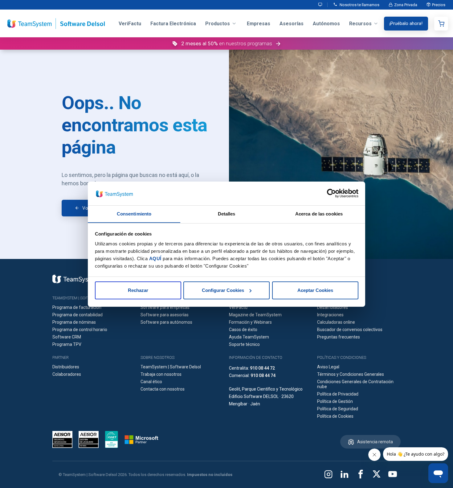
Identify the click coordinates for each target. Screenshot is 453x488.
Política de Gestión (335, 401)
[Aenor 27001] (64, 439)
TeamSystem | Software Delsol (171, 366)
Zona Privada (405, 4)
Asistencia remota (375, 441)
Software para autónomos (166, 322)
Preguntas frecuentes (338, 336)
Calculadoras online (336, 322)
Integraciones (330, 314)
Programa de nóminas (74, 322)
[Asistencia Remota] (320, 4)
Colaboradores (66, 374)
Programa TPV (66, 344)
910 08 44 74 (263, 375)
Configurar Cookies (223, 290)
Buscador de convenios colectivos (349, 329)
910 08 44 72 (262, 368)
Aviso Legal (328, 366)
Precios (438, 4)
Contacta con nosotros (163, 389)
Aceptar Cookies (315, 290)
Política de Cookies (335, 416)
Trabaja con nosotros (161, 374)
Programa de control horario (79, 329)
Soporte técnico (244, 344)
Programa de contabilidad (77, 314)
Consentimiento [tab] (134, 213)
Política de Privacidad (337, 394)
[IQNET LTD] (111, 439)
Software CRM (66, 336)
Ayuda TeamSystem (249, 336)
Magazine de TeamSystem (255, 314)
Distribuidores (65, 366)
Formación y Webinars (250, 322)
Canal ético (151, 381)
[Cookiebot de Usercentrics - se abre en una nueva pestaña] (331, 193)
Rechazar (138, 290)
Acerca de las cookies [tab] (319, 213)
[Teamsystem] (75, 279)
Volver (88, 208)
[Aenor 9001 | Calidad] (89, 439)
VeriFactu (238, 307)
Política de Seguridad (337, 408)
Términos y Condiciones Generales (350, 374)
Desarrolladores (332, 307)
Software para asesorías (165, 314)
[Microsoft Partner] (141, 439)
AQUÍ (155, 258)
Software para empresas (165, 307)
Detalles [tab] (226, 213)
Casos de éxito (243, 329)
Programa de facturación (76, 307)
